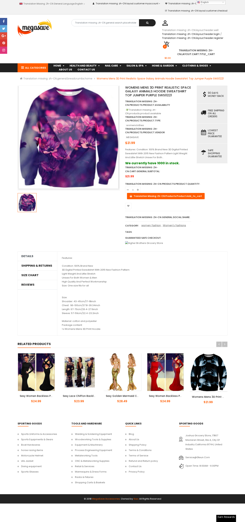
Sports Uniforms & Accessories (39, 434)
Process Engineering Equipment (93, 450)
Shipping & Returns (36, 266)
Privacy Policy (137, 471)
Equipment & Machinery (89, 445)
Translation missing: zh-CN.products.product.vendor (145, 130)
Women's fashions (174, 225)
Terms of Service (138, 455)
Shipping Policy (137, 445)
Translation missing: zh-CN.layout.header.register (192, 38)
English (204, 2)
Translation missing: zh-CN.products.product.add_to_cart (211, 395)
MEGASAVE (132, 137)
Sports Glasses (30, 471)
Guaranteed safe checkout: (143, 238)
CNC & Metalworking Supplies (92, 461)
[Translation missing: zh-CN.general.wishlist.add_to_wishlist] (128, 206)
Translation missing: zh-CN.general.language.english (52, 3)
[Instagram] (3, 50)
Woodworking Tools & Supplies (93, 439)
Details (27, 256)
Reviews (27, 285)
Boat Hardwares (30, 445)
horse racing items (32, 450)
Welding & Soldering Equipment (93, 434)
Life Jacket (27, 461)
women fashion (151, 225)
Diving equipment (31, 466)
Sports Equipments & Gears (37, 439)
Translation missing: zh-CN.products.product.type (143, 118)
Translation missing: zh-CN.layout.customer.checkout (197, 10)
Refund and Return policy (143, 461)
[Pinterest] (3, 43)
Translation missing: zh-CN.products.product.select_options (40, 394)
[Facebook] (3, 21)
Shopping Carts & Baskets (90, 482)
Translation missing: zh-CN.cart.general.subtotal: (142, 169)
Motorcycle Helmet (32, 455)
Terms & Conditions (140, 450)
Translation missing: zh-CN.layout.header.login (191, 34)
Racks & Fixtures (84, 477)
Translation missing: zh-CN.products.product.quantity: (162, 184)
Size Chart (30, 275)
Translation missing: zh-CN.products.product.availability (147, 103)
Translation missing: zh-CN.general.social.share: (157, 217)
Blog (131, 434)
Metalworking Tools (86, 455)
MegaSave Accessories (106, 498)
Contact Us (135, 466)
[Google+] (3, 35)
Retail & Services (84, 466)
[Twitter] (3, 28)
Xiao (136, 498)
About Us (134, 439)
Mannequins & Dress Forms (91, 471)
